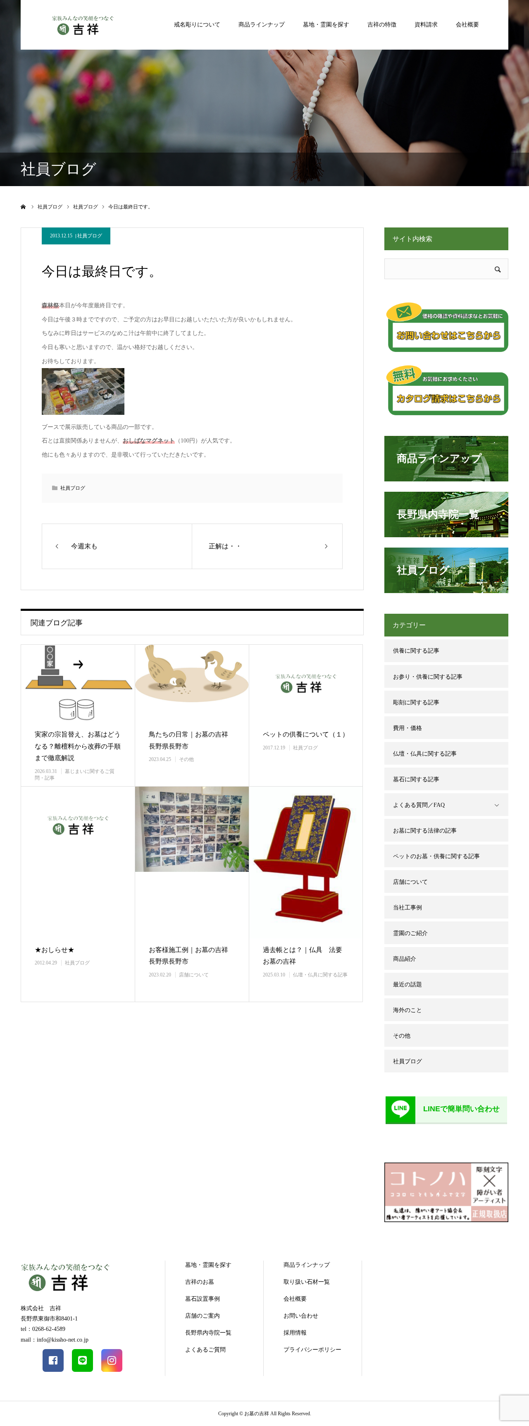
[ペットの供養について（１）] (306, 684)
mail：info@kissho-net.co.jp (54, 1340)
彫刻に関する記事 (416, 702)
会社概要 (467, 25)
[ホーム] (23, 207)
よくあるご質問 (205, 1350)
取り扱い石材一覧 (307, 1282)
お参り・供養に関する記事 (427, 677)
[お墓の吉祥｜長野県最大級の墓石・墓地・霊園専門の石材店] (83, 25)
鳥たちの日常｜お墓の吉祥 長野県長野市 (192, 740)
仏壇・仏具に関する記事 (320, 975)
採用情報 (295, 1333)
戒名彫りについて (197, 25)
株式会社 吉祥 (41, 1308)
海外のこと (407, 1010)
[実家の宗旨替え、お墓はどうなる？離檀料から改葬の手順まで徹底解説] (78, 684)
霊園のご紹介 (410, 933)
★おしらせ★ (54, 949)
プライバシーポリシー (312, 1350)
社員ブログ (89, 236)
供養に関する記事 (416, 651)
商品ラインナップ (261, 25)
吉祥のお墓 (199, 1282)
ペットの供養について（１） (306, 734)
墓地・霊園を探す (326, 25)
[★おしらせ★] (78, 862)
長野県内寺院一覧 (208, 1333)
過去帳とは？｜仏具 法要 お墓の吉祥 (306, 955)
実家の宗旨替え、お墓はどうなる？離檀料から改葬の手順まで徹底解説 (78, 746)
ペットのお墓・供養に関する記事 (436, 856)
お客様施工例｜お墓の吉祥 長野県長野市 (192, 955)
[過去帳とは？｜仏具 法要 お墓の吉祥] (306, 862)
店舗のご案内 (202, 1316)
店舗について (194, 975)
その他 (186, 759)
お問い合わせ (301, 1316)
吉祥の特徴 (381, 25)
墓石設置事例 (202, 1299)
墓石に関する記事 (416, 779)
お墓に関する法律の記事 (425, 831)
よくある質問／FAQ (419, 805)
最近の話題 (407, 984)
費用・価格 (407, 728)
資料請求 (426, 25)
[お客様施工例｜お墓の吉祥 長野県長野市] (192, 862)
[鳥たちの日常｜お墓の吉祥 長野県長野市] (192, 684)
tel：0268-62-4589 (43, 1329)
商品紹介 (404, 959)
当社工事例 (407, 907)
